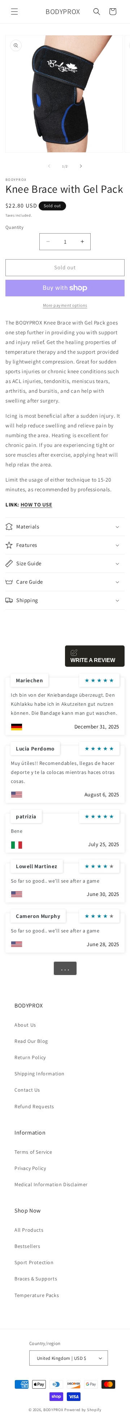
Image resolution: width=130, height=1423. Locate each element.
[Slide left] (49, 166)
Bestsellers (27, 1246)
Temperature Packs (36, 1295)
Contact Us (27, 1090)
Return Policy (30, 1057)
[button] (14, 11)
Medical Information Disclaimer (51, 1184)
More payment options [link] (65, 305)
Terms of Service (33, 1152)
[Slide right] (81, 166)
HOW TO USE (36, 504)
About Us (25, 1025)
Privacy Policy (30, 1168)
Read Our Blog (31, 1041)
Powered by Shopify (82, 1409)
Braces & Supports (35, 1278)
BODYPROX (53, 1409)
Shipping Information (39, 1073)
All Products (28, 1230)
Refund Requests (34, 1106)
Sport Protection (34, 1262)
